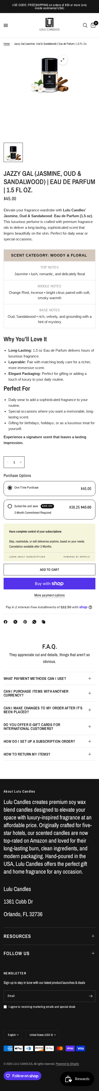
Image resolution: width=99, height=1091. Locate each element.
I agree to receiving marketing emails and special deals (42, 1007)
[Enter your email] (90, 996)
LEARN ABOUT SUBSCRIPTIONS (27, 557)
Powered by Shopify (67, 1064)
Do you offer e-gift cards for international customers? (32, 726)
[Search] (85, 25)
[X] (16, 622)
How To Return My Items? (27, 754)
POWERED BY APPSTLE (77, 557)
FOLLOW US (17, 953)
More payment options (49, 595)
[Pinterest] (26, 622)
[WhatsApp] (35, 622)
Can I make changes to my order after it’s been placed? (43, 709)
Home (7, 44)
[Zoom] (62, 60)
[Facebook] (6, 622)
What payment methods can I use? (35, 678)
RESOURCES (17, 936)
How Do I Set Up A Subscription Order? (39, 741)
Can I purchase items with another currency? (36, 693)
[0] (92, 25)
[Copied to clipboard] (44, 622)
